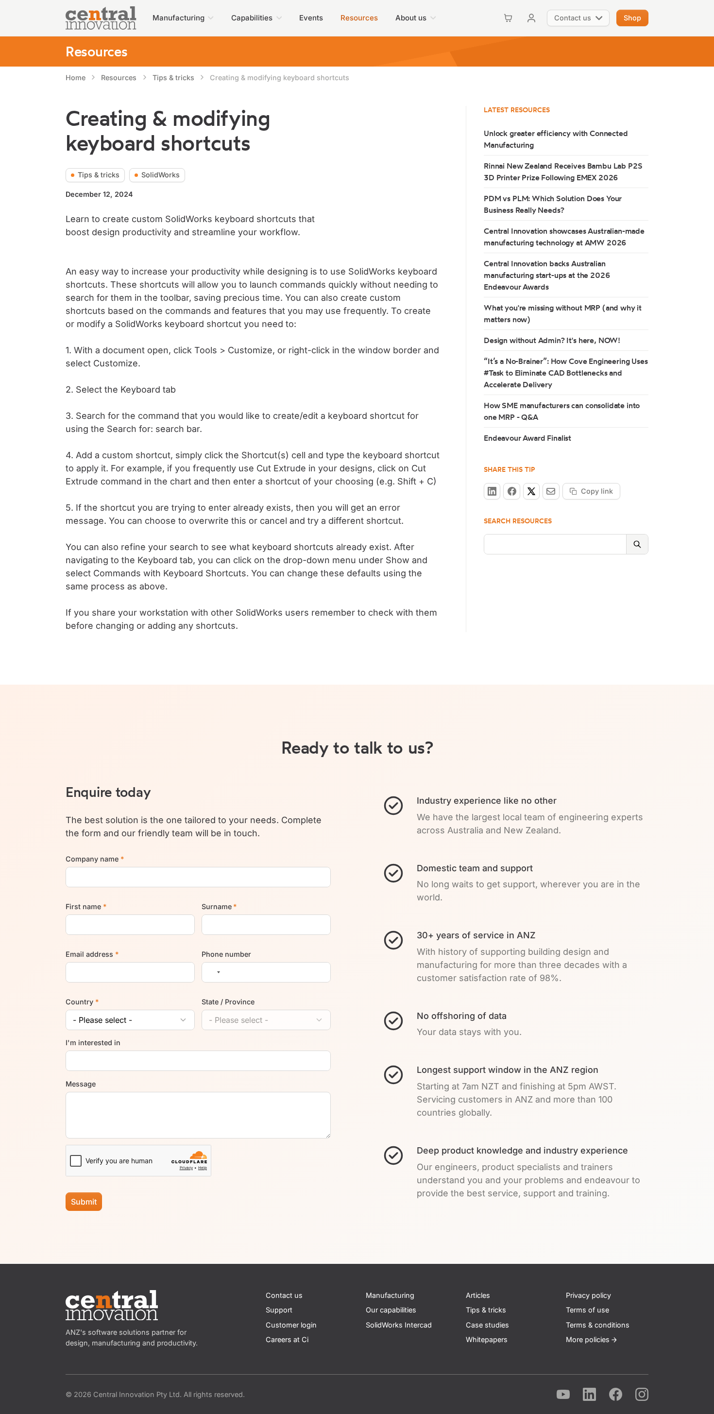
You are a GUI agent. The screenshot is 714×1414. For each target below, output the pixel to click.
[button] (183, 18)
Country (82, 1002)
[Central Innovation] (101, 18)
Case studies (487, 1325)
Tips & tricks (486, 1310)
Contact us (284, 1295)
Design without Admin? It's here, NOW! (552, 340)
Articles (478, 1295)
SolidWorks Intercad (399, 1325)
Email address (92, 954)
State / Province (228, 1002)
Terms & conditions (597, 1325)
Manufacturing (390, 1295)
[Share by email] (551, 491)
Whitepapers (487, 1339)
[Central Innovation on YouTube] (563, 1394)
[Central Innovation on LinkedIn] (589, 1394)
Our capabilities (391, 1310)
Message (81, 1084)
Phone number (226, 954)
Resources (96, 51)
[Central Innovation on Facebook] (615, 1394)
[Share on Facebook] (511, 491)
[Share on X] (531, 491)
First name (86, 906)
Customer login (291, 1325)
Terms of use (587, 1310)
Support (279, 1310)
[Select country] (213, 972)
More (588, 1339)
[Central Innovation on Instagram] (641, 1394)
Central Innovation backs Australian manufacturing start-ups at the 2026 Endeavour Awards (547, 275)
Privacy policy (588, 1295)
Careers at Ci (287, 1339)
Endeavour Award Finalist (527, 438)
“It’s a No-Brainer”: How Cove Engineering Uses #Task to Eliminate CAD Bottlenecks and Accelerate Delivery (566, 372)
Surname (219, 906)
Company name (95, 859)
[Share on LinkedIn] (492, 491)
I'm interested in (93, 1043)
